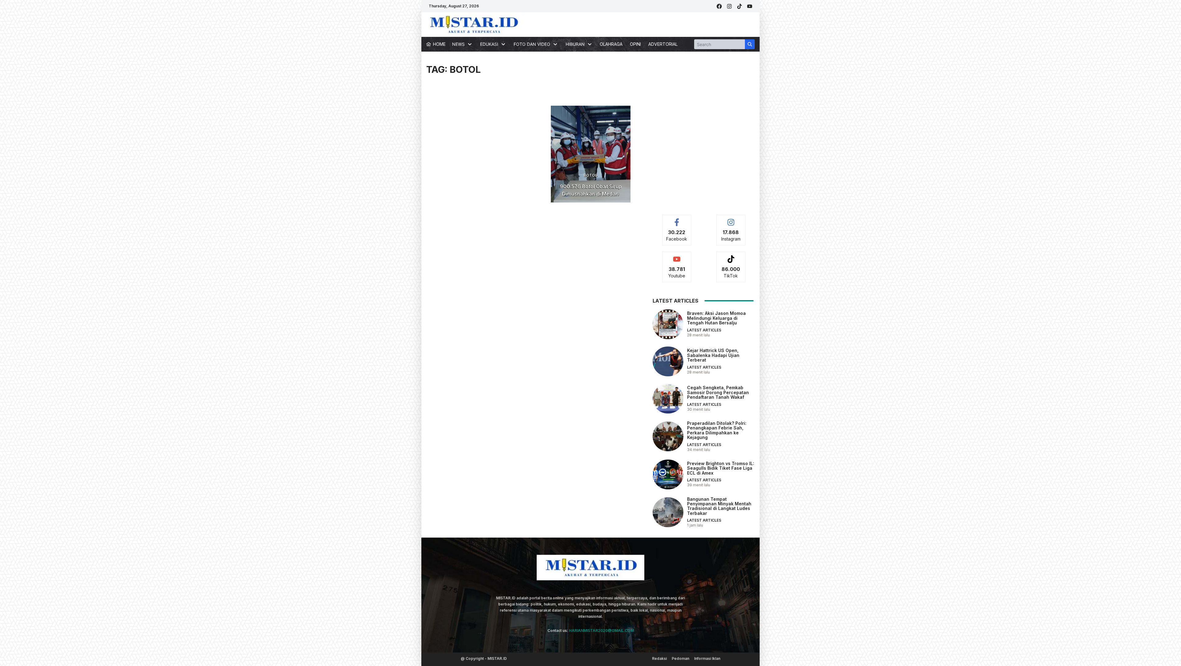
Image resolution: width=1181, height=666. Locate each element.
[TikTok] (739, 6)
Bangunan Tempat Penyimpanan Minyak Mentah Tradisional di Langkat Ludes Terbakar (719, 506)
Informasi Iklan (707, 658)
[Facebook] (719, 6)
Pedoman (680, 658)
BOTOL (590, 175)
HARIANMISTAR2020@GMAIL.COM (601, 630)
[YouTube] (749, 6)
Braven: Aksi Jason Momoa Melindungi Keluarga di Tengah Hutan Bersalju (716, 318)
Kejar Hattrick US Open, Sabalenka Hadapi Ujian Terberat (713, 355)
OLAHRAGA (611, 44)
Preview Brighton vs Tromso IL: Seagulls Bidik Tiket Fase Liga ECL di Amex (720, 468)
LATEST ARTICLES (704, 330)
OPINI (635, 44)
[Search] (750, 44)
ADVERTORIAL (663, 44)
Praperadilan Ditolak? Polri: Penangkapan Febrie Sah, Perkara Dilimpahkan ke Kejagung (716, 430)
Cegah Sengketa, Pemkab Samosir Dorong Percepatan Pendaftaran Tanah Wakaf (718, 392)
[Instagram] (729, 6)
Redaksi (659, 658)
